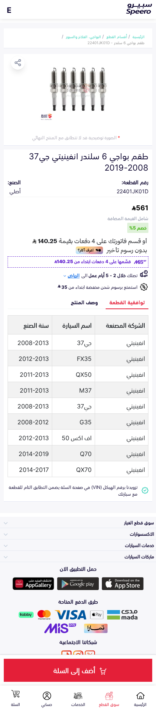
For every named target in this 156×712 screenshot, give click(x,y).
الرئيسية (139, 36)
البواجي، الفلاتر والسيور (83, 36)
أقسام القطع (116, 36)
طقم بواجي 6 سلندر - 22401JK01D (116, 42)
